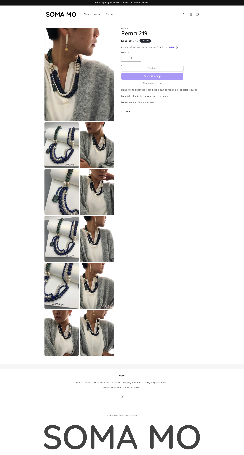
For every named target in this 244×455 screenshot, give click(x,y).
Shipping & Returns (132, 382)
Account (116, 382)
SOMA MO (122, 436)
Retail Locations (102, 382)
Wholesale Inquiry (112, 387)
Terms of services (132, 387)
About (79, 382)
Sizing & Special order (155, 382)
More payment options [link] (152, 83)
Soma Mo (117, 415)
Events (87, 382)
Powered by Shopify (129, 415)
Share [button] (127, 111)
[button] (87, 14)
